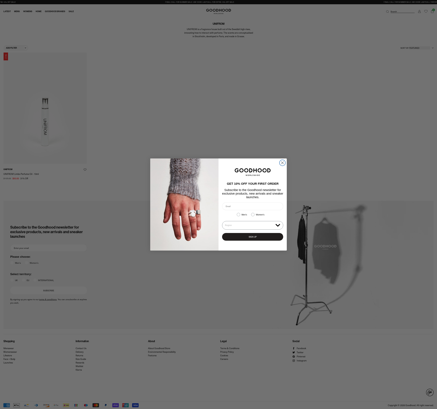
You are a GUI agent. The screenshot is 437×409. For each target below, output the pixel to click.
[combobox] (249, 225)
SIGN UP (253, 236)
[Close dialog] (282, 163)
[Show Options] (278, 225)
